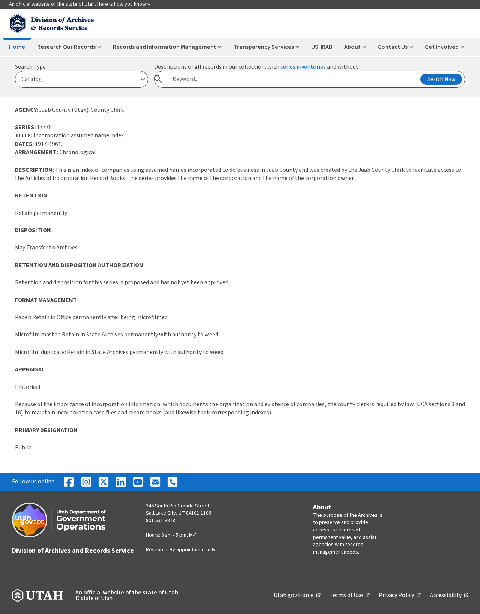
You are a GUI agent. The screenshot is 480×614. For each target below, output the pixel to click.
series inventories (303, 67)
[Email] (155, 482)
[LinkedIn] (120, 482)
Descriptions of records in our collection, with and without (256, 67)
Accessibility (449, 595)
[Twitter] (103, 482)
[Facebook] (69, 482)
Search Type (30, 67)
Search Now (441, 79)
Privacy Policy (399, 595)
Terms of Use (349, 595)
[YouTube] (138, 482)
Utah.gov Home (297, 595)
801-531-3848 (160, 520)
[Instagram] (86, 482)
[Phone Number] (172, 482)
